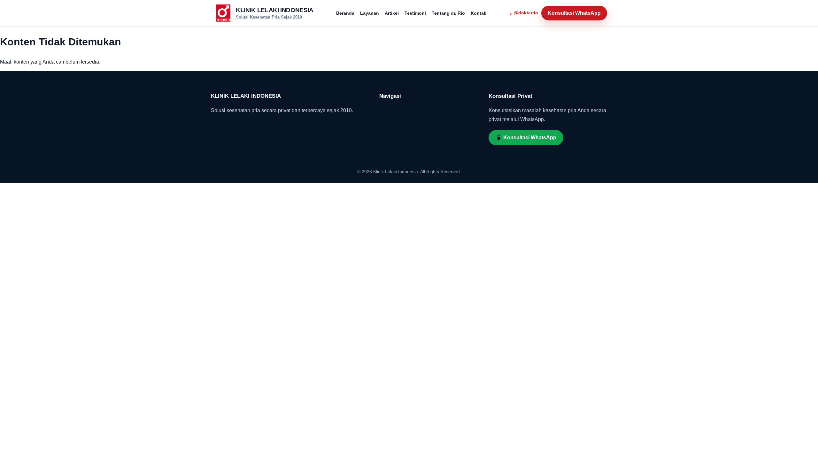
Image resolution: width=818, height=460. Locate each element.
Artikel (392, 13)
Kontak (478, 13)
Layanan (369, 13)
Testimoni (415, 13)
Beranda (345, 13)
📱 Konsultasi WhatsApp (526, 137)
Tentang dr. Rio (448, 13)
